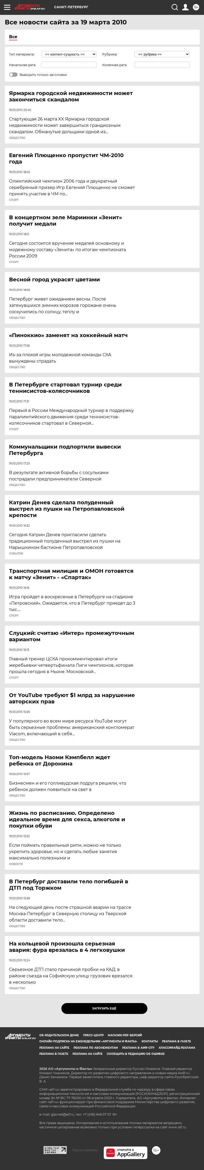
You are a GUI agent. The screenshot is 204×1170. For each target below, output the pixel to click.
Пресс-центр (93, 1035)
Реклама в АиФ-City (138, 1047)
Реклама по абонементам (96, 1047)
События (16, 553)
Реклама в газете (176, 1041)
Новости (16, 864)
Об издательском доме (59, 1035)
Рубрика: (109, 54)
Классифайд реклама (177, 1047)
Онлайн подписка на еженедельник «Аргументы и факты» (88, 1041)
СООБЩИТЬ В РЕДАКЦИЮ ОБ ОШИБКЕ (136, 1054)
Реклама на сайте (54, 1047)
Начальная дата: (22, 65)
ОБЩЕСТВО (17, 138)
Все (13, 36)
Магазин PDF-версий (125, 1035)
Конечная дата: (114, 65)
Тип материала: (22, 54)
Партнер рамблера (85, 1150)
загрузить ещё (104, 1008)
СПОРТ (14, 200)
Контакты (150, 1041)
